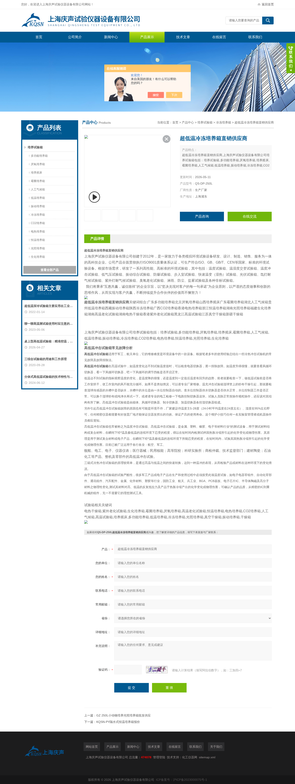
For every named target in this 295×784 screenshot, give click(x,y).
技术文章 (183, 37)
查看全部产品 (50, 270)
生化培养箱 (38, 256)
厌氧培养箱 (38, 164)
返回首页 (268, 4)
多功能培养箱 (39, 155)
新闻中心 (111, 37)
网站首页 (92, 746)
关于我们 (216, 746)
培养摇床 (36, 172)
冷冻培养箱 (38, 214)
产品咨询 (202, 216)
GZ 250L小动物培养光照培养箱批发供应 (123, 715)
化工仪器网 (189, 757)
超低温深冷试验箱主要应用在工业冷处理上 (49, 306)
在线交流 (250, 216)
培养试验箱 (35, 147)
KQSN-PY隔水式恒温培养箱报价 (118, 722)
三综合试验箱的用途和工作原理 (45, 359)
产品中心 (188, 122)
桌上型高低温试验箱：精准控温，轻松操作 (49, 341)
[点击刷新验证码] (157, 669)
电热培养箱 (38, 231)
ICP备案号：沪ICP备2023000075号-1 (181, 779)
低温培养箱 (38, 197)
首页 (38, 37)
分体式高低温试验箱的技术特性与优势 (49, 376)
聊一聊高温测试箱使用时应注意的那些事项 (49, 323)
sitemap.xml (207, 757)
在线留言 (219, 37)
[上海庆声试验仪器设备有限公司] (86, 20)
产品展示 (147, 37)
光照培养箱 (38, 248)
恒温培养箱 (38, 240)
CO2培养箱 (38, 223)
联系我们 (255, 37)
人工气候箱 (38, 189)
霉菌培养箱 (38, 181)
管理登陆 (159, 757)
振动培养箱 (38, 206)
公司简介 (75, 37)
